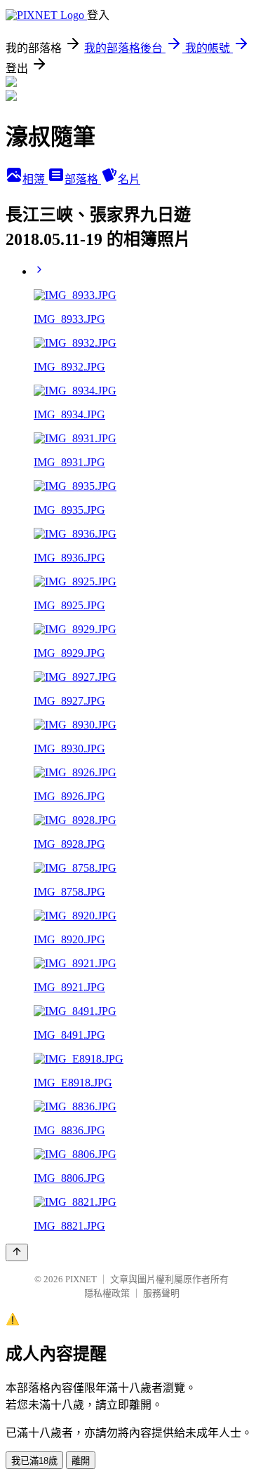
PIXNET (81, 1279)
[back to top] (17, 1252)
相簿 (35, 179)
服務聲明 (161, 1293)
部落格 (83, 179)
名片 (129, 179)
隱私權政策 (107, 1293)
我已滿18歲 (34, 1461)
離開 (81, 1461)
